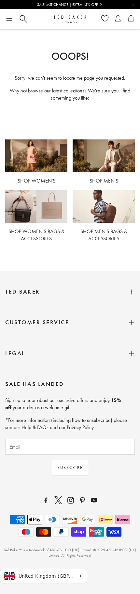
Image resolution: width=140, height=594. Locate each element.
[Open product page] (36, 155)
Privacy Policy (80, 427)
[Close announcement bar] (133, 5)
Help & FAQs (35, 427)
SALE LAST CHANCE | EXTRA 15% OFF (67, 5)
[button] (9, 19)
